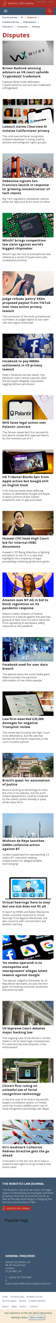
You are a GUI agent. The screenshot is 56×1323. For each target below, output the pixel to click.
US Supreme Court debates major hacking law (23, 1030)
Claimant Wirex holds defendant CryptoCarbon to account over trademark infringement (26, 85)
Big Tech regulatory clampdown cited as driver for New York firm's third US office (26, 200)
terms (14, 1306)
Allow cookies (37, 1317)
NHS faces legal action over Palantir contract (24, 424)
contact (34, 1306)
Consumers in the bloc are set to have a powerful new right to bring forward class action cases (26, 1164)
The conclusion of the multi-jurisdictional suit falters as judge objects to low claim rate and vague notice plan (26, 319)
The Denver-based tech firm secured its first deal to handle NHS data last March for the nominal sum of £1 (25, 435)
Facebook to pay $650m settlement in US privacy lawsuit (22, 365)
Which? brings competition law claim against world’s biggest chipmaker (24, 244)
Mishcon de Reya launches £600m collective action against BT (23, 845)
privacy (23, 1306)
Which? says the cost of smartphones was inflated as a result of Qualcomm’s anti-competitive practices (26, 257)
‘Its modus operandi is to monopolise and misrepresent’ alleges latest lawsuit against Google (24, 969)
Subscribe (40, 1)
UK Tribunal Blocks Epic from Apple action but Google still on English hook (25, 481)
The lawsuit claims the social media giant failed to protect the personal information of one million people (26, 677)
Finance (36, 26)
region (22, 1301)
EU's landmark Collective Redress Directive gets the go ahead (25, 1151)
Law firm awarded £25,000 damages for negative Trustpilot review (23, 723)
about (5, 1306)
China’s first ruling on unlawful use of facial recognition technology (21, 1090)
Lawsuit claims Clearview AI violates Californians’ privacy (25, 128)
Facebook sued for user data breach (25, 666)
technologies (17, 1297)
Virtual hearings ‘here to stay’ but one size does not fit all (26, 904)
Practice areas (9, 17)
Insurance (7, 26)
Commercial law (10, 22)
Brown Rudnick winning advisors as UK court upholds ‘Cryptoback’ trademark (25, 72)
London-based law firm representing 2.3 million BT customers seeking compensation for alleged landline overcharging (25, 859)
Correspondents (37, 1301)
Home (5, 1297)
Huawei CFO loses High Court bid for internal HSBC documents (25, 542)
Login (50, 1)
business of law (34, 1297)
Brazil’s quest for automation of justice (26, 782)
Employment (29, 22)
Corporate (22, 26)
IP (22, 17)
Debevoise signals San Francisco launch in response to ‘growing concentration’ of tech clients (26, 187)
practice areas (9, 1301)
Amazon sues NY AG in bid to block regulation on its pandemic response (25, 604)
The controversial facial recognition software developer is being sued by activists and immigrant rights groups (24, 139)
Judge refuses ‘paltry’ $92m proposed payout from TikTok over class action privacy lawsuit (26, 305)
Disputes (32, 17)
